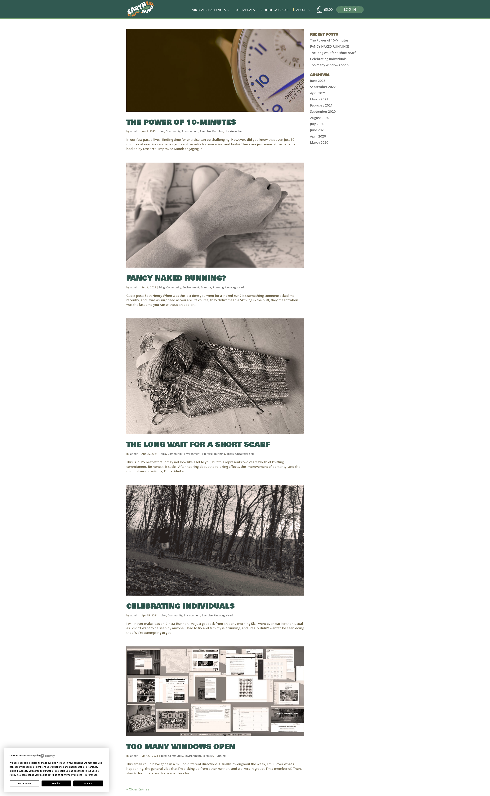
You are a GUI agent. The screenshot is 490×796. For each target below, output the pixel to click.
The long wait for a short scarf (198, 444)
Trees (230, 454)
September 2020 (323, 111)
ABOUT (301, 10)
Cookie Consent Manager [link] (23, 755)
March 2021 (319, 99)
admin (134, 131)
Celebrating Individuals (180, 606)
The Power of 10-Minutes (181, 122)
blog (161, 131)
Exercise (205, 131)
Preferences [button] (90, 775)
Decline (56, 783)
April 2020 (318, 136)
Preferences (24, 783)
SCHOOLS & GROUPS (275, 10)
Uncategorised (234, 131)
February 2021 (321, 105)
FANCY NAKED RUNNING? (176, 278)
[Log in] (348, 10)
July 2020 (317, 124)
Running (217, 131)
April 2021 (318, 93)
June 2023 (318, 80)
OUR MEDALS (245, 10)
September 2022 (323, 87)
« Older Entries (137, 789)
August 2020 (319, 118)
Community (173, 131)
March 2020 (319, 142)
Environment (190, 131)
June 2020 (318, 130)
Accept (88, 783)
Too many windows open (180, 746)
